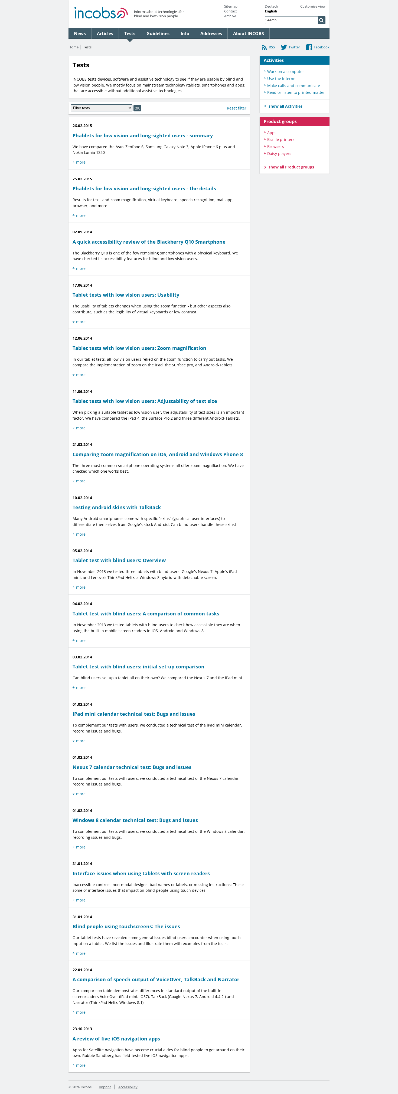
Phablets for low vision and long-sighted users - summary (143, 135)
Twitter (294, 47)
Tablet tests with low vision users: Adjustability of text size (145, 401)
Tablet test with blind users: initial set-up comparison (138, 666)
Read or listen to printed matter (296, 92)
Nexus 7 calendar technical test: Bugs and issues (132, 767)
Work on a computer (285, 71)
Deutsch (271, 6)
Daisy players (279, 153)
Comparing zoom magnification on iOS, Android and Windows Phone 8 (158, 454)
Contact (230, 11)
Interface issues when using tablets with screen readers (141, 873)
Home (73, 47)
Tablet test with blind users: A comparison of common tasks (146, 613)
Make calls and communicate (293, 85)
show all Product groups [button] (291, 167)
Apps (271, 132)
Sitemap (230, 6)
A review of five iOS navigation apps (116, 1038)
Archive (230, 16)
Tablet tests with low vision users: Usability (126, 294)
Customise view (312, 6)
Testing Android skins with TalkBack (117, 507)
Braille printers (281, 139)
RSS (272, 47)
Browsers (275, 146)
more (81, 162)
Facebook (322, 47)
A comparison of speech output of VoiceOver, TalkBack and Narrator (156, 979)
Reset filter (236, 108)
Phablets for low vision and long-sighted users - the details (144, 188)
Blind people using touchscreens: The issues (126, 926)
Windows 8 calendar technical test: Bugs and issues (135, 820)
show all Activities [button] (285, 106)
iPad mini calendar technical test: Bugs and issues (134, 714)
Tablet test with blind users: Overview (119, 560)
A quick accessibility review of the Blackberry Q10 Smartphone (149, 241)
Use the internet (282, 78)
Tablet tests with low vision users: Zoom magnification (139, 348)
